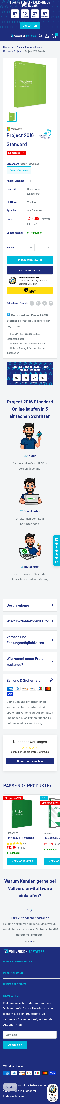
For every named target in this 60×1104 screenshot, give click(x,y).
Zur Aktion (30, 25)
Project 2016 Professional (21, 837)
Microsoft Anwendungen (29, 47)
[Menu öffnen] (5, 36)
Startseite (8, 47)
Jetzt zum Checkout (30, 270)
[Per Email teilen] (51, 303)
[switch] (53, 1099)
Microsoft (12, 833)
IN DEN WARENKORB (30, 259)
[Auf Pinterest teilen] (38, 303)
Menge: (11, 247)
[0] (54, 35)
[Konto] (47, 36)
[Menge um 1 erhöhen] (48, 247)
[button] (56, 550)
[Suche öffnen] (40, 36)
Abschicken (15, 1044)
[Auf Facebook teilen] (32, 303)
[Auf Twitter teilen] (44, 303)
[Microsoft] (30, 129)
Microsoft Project (12, 51)
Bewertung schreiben (30, 760)
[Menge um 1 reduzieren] (31, 247)
